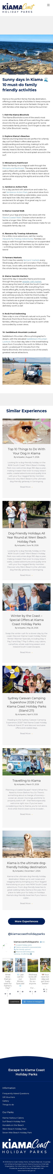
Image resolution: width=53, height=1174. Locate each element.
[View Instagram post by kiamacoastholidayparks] (11, 970)
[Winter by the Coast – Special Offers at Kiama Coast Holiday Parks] (26, 597)
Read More (26, 487)
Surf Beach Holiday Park (13, 1121)
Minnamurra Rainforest (13, 168)
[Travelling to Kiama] (26, 761)
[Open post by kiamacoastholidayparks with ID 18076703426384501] (20, 965)
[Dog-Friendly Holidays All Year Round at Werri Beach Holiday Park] (26, 514)
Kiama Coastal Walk (11, 217)
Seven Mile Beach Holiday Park (17, 1132)
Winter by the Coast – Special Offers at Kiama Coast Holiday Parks (26, 620)
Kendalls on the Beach (13, 1125)
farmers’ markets (31, 260)
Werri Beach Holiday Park (14, 1129)
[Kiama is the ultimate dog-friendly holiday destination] (26, 844)
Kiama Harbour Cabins (13, 1118)
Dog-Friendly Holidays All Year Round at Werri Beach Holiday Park (26, 537)
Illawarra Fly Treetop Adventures (17, 239)
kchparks (21, 457)
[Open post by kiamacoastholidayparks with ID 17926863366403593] (32, 965)
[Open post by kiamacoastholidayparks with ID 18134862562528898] (7, 965)
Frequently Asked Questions (15, 1093)
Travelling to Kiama (26, 780)
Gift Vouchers (8, 1097)
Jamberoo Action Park (16, 192)
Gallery (5, 1101)
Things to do (8, 1104)
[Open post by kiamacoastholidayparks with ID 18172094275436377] (45, 965)
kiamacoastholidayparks (8, 960)
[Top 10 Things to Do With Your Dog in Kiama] (26, 431)
